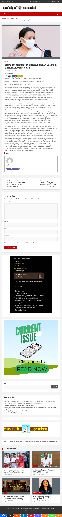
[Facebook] (6, 76)
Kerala (6, 61)
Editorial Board (33, 1)
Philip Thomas (45, 501)
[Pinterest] (15, 76)
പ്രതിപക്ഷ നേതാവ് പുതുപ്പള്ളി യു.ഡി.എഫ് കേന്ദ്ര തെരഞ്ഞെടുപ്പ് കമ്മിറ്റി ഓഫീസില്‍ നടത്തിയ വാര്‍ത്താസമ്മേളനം (16, 183)
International (37, 492)
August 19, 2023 (8, 70)
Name (6, 221)
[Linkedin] (12, 76)
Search (5, 383)
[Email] (18, 169)
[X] (9, 76)
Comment (7, 202)
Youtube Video (42, 1)
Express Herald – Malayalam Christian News (27, 508)
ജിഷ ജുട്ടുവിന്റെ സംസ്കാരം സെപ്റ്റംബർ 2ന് (16, 411)
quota (46, 441)
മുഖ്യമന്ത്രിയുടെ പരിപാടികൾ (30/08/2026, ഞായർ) (19, 405)
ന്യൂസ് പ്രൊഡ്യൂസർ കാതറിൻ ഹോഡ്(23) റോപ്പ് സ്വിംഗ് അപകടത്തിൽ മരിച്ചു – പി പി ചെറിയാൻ (46, 183)
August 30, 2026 (8, 474)
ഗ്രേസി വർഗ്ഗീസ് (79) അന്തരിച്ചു (13, 413)
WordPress (36, 511)
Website (6, 235)
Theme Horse (50, 508)
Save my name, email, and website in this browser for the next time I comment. (28, 243)
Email (6, 228)
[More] (21, 76)
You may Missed (10, 449)
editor (15, 70)
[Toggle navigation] (4, 14)
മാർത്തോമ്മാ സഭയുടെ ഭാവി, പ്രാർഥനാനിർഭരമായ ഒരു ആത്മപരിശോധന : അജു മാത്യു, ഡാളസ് (16, 500)
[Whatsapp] (18, 76)
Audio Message (56, 1)
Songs (48, 1)
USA (5, 492)
